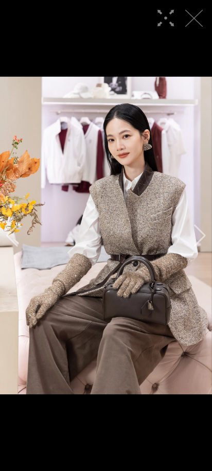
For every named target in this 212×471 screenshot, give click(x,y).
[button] (12, 235)
